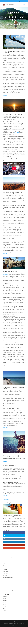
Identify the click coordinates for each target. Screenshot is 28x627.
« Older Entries (6, 499)
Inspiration (5, 600)
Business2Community (7, 557)
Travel (4, 608)
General (4, 598)
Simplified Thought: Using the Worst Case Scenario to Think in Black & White (13, 456)
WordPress (14, 625)
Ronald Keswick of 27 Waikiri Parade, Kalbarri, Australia (14, 387)
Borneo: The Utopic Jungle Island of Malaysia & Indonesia (14, 52)
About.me (5, 555)
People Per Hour (6, 563)
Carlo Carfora (5, 571)
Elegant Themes (14, 623)
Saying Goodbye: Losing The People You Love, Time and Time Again (12, 193)
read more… (5, 95)
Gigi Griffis (5, 575)
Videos (4, 610)
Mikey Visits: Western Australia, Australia (13, 114)
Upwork (4, 565)
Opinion (4, 602)
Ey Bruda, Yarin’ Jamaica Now (10, 271)
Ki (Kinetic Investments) (8, 577)
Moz (4, 561)
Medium (4, 559)
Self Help (5, 604)
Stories (4, 606)
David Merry (5, 573)
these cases (16, 132)
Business (5, 596)
